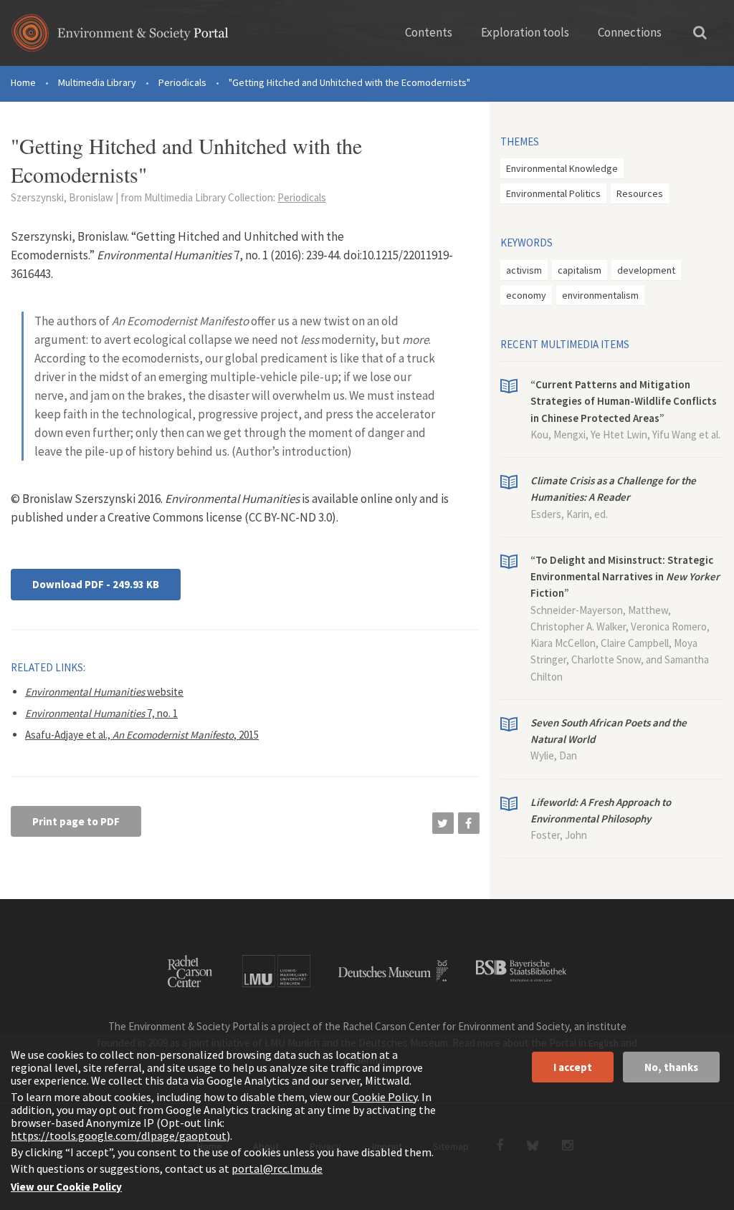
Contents (428, 32)
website (104, 691)
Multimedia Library (97, 82)
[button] (443, 823)
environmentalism (600, 295)
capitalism (579, 270)
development (646, 270)
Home (23, 82)
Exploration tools (525, 32)
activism (524, 270)
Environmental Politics (553, 193)
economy (526, 295)
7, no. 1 (101, 713)
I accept (572, 1067)
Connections (630, 32)
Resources (639, 193)
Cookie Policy (384, 1097)
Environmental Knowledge (562, 168)
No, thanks (671, 1067)
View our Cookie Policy (66, 1187)
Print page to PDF (76, 821)
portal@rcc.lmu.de (277, 1168)
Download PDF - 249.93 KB (95, 584)
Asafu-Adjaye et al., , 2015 (142, 734)
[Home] (120, 38)
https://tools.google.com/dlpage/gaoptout (119, 1135)
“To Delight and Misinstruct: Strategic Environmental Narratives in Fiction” (625, 576)
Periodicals (182, 82)
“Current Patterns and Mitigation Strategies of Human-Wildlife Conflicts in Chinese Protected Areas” (623, 401)
